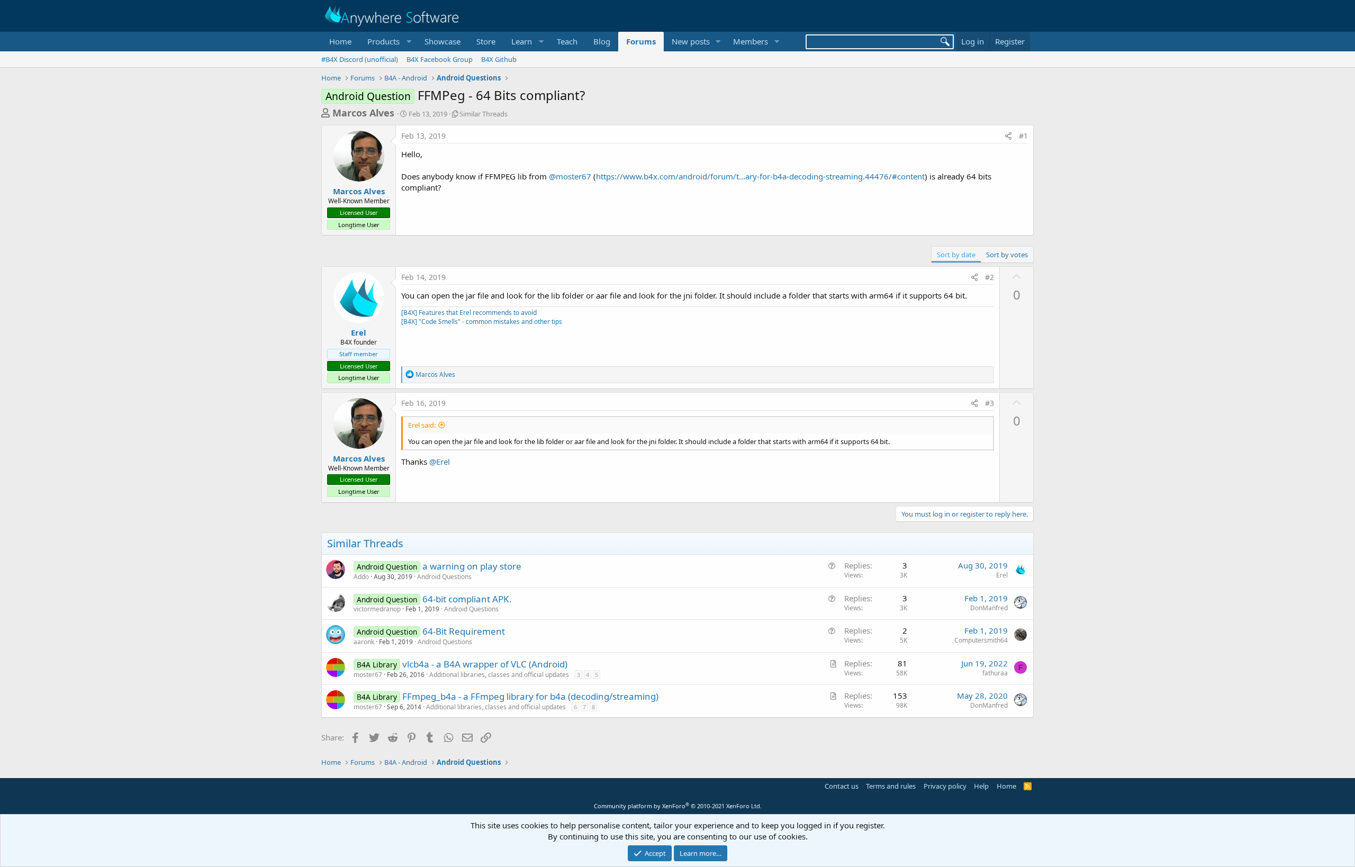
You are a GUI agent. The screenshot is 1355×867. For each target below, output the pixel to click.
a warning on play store (471, 566)
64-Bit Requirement (463, 631)
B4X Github (499, 59)
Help (981, 786)
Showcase (442, 41)
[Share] (1008, 136)
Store (485, 41)
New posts (691, 41)
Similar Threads (483, 114)
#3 (989, 403)
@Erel (439, 461)
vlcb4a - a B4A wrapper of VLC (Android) (484, 664)
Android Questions (444, 576)
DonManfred (989, 607)
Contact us (842, 786)
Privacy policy (945, 786)
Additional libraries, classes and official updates (499, 674)
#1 (1023, 136)
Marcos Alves (363, 112)
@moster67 (570, 176)
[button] (388, 41)
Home (340, 41)
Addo (361, 576)
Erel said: (422, 425)
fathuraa (995, 673)
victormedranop (377, 608)
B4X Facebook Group (439, 59)
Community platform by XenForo (678, 806)
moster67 (368, 674)
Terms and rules (891, 786)
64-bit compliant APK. (467, 599)
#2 (989, 277)
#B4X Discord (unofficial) (359, 59)
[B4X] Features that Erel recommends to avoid (469, 312)
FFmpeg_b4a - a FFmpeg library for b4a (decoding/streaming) (530, 696)
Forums (641, 41)
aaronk (364, 641)
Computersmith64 (981, 640)
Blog (601, 41)
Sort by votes (1007, 254)
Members (750, 41)
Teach (567, 41)
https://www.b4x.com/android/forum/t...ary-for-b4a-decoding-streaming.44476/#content (760, 176)
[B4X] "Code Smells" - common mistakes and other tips (481, 321)
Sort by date (956, 254)
